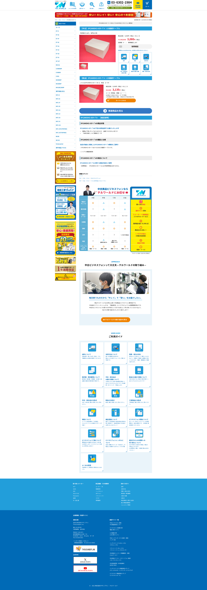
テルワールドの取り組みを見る (116, 319)
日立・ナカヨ (62, 20)
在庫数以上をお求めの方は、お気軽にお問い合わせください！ (133, 50)
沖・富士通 (76, 500)
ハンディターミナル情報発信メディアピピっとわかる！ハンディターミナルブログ (121, 569)
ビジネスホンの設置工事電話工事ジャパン (116, 528)
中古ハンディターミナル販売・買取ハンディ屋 (119, 539)
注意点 (123, 498)
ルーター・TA (99, 486)
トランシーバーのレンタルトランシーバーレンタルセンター (118, 549)
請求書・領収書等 (125, 493)
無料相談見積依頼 (137, 6)
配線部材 (98, 489)
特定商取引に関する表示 (127, 500)
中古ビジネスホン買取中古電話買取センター (115, 523)
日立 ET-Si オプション (96, 178)
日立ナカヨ (76, 493)
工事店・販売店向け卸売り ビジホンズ (120, 8)
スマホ (97, 498)
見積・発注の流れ (125, 491)
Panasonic (76, 496)
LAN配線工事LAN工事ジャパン (114, 534)
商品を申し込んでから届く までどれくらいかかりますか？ (66, 169)
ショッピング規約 (125, 505)
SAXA (74, 489)
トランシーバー (100, 496)
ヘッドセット (99, 491)
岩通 (74, 498)
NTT (74, 486)
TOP (56, 20)
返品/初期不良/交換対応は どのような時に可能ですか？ (67, 175)
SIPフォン (98, 493)
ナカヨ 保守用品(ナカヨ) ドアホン (98, 180)
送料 (122, 486)
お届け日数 (124, 496)
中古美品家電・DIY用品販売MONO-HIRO (117, 564)
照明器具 (98, 500)
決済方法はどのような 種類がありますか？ (65, 164)
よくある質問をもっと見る (66, 181)
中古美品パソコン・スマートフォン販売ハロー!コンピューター (120, 559)
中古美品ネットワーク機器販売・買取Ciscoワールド (119, 554)
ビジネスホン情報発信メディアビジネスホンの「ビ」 (118, 574)
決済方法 (123, 489)
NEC (74, 491)
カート (147, 6)
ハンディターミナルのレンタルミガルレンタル (118, 544)
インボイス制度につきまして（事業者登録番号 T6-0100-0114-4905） (84, 541)
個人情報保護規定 (125, 502)
